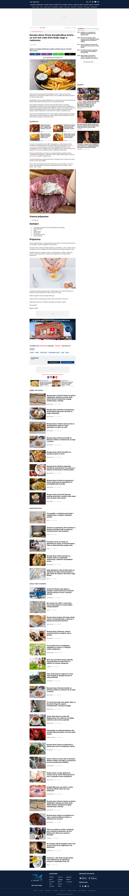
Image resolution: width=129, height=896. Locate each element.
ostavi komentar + (68, 362)
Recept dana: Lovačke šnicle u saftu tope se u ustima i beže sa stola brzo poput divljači (69, 135)
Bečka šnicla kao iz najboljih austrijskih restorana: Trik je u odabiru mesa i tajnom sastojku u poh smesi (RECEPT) (45, 135)
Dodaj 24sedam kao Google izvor (53, 57)
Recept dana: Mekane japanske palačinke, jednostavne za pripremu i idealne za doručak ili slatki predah (61, 468)
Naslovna (32, 27)
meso (62, 352)
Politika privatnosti (71, 890)
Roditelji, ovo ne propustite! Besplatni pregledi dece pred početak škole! (88, 34)
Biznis (81, 4)
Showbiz (55, 4)
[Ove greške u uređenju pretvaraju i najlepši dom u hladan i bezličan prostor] (38, 517)
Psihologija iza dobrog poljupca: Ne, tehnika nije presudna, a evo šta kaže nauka (61, 732)
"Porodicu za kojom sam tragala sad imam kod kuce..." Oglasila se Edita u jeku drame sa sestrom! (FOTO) (88, 146)
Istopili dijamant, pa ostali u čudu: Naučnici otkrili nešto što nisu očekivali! (60, 789)
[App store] (83, 878)
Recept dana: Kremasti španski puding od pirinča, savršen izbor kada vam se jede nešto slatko (61, 496)
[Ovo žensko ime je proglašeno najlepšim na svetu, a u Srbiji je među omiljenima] (38, 649)
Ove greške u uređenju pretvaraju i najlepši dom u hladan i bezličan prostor (60, 515)
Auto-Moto (67, 7)
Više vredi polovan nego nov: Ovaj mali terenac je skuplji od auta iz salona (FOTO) (60, 675)
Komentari (96, 28)
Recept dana (43, 352)
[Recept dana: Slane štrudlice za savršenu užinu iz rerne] (38, 456)
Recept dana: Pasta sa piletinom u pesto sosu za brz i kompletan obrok (61, 745)
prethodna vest (44, 380)
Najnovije (32, 4)
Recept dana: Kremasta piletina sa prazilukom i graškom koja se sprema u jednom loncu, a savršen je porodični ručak (46, 383)
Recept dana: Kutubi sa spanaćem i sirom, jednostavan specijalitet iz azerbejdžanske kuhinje (60, 482)
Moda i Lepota (35, 7)
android (45, 346)
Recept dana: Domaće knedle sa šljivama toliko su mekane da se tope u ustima (61, 439)
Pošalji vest (62, 890)
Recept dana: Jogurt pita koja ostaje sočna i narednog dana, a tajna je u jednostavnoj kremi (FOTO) (61, 619)
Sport (50, 4)
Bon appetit (55, 7)
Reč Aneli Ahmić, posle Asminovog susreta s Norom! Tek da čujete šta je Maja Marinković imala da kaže (88, 126)
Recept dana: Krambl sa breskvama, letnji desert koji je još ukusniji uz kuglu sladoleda (60, 411)
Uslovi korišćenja (82, 890)
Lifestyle (75, 4)
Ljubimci (61, 7)
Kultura (86, 4)
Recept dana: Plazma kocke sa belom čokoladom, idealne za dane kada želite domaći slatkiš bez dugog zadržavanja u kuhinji (61, 398)
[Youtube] (56, 377)
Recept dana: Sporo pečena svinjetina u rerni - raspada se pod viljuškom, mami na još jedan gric (45, 126)
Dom (41, 7)
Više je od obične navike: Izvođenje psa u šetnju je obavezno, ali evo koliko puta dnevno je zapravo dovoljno (60, 832)
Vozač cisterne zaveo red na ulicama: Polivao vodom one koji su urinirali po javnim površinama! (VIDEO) (61, 760)
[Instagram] (93, 2)
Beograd (68, 877)
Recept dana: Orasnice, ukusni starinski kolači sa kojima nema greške (59, 633)
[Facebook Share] (35, 54)
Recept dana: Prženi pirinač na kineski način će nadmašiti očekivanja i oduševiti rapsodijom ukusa (60, 558)
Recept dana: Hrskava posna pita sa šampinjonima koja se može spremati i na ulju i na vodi (60, 425)
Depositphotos (92, 890)
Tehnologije (86, 7)
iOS (40, 346)
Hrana (32, 352)
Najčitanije (88, 28)
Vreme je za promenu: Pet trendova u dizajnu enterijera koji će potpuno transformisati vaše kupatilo (61, 529)
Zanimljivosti (94, 7)
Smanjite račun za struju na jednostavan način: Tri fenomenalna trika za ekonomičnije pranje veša (61, 543)
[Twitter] (98, 2)
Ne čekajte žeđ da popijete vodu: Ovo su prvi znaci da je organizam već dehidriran (61, 845)
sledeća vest (64, 380)
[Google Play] (92, 878)
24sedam (58, 346)
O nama (35, 890)
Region (68, 879)
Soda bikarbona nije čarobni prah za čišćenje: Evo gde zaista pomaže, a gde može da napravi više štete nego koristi (61, 572)
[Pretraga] (87, 2)
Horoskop (96, 4)
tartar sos (34, 156)
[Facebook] (90, 2)
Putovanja (80, 7)
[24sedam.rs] (34, 2)
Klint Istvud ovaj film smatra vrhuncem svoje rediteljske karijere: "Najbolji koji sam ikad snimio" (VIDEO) (90, 39)
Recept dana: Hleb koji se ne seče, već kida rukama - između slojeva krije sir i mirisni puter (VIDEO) (67, 383)
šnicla (67, 352)
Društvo (70, 4)
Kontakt (41, 890)
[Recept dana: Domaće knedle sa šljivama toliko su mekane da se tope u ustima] (38, 442)
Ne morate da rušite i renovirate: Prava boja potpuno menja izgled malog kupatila (59, 605)
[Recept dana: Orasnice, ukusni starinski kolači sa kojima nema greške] (38, 635)
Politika (46, 4)
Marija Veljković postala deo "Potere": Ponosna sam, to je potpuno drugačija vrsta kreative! (89, 57)
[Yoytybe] (95, 2)
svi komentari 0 (54, 362)
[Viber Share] (46, 54)
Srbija (91, 4)
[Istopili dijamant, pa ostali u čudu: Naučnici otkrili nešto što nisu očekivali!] (38, 791)
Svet (60, 4)
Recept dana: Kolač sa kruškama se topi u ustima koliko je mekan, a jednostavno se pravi (60, 817)
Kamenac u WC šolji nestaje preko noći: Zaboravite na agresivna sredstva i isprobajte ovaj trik (60, 859)
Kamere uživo (39, 4)
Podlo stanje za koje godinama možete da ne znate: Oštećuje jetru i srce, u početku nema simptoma (61, 774)
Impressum (48, 890)
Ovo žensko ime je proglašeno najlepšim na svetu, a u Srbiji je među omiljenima (59, 647)
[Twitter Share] (70, 54)
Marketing (55, 890)
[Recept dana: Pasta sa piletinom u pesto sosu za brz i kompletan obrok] (38, 748)
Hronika (65, 4)
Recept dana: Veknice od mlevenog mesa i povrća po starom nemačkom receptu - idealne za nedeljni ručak (69, 126)
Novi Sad (69, 884)
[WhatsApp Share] (58, 54)
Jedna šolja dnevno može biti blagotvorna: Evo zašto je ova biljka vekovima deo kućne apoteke (60, 718)
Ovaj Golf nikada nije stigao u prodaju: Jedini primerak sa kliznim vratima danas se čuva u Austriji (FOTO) (60, 591)
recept (37, 352)
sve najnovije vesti (88, 62)
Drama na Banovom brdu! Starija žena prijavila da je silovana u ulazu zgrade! (90, 46)
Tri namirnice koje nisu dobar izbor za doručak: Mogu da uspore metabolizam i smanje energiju (61, 704)
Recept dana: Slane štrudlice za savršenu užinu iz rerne (59, 453)
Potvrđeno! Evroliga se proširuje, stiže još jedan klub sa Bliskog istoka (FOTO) (89, 51)
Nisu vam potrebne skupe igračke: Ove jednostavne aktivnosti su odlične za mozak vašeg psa (60, 661)
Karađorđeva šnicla (54, 352)
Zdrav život (73, 7)
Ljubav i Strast (47, 7)
